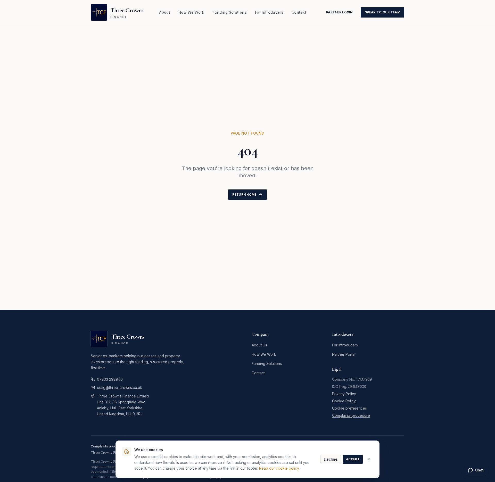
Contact (299, 12)
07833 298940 (110, 379)
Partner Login (339, 12)
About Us (259, 345)
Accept (353, 459)
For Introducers (269, 12)
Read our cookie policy (279, 468)
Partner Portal (343, 354)
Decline (330, 459)
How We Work (191, 12)
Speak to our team (382, 12)
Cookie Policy (344, 401)
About (164, 12)
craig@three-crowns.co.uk (119, 387)
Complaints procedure (351, 415)
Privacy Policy (344, 394)
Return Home (244, 194)
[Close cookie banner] (369, 459)
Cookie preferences (349, 408)
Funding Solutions (229, 12)
